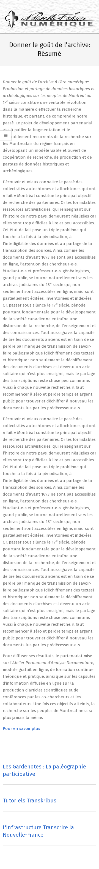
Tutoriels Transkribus (29, 800)
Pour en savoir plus (21, 728)
